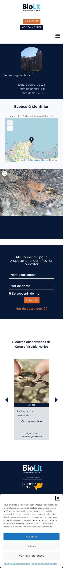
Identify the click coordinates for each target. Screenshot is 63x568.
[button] (57, 498)
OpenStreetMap (37, 159)
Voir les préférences (31, 555)
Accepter (31, 536)
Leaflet (22, 159)
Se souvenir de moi (25, 293)
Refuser (31, 546)
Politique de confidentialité (17, 563)
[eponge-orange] (31, 192)
